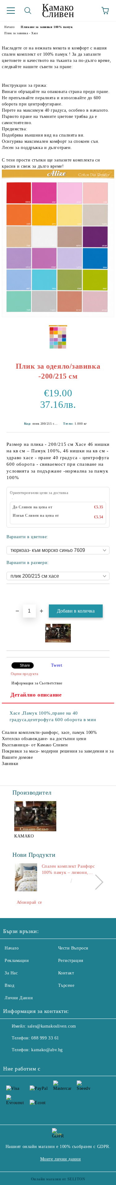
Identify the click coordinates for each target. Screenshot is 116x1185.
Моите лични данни (60, 1159)
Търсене (66, 985)
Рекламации (17, 960)
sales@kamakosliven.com (52, 1026)
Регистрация (70, 960)
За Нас (11, 973)
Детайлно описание (36, 695)
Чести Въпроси (73, 948)
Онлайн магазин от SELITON (58, 1179)
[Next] (95, 882)
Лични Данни (19, 998)
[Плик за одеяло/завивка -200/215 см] (58, 315)
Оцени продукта (24, 674)
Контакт (66, 973)
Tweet (56, 665)
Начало (9, 27)
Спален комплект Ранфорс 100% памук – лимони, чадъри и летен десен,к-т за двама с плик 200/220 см (70, 870)
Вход (9, 985)
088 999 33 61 (45, 1038)
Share (25, 665)
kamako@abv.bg (46, 1049)
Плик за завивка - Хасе (21, 33)
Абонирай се (29, 902)
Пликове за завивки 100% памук (47, 27)
